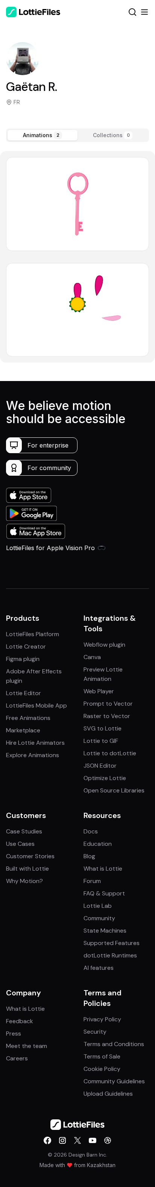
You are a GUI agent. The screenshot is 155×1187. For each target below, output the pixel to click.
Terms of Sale (102, 1056)
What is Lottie (103, 868)
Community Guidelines (114, 1081)
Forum (92, 881)
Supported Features (112, 943)
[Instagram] (62, 1140)
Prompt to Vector (108, 704)
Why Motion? (24, 881)
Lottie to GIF (101, 741)
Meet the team (26, 1046)
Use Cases (20, 844)
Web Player (99, 691)
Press (13, 1033)
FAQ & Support (104, 893)
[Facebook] (47, 1140)
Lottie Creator (26, 646)
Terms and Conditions (114, 1044)
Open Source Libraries (114, 790)
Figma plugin (23, 659)
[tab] (43, 135)
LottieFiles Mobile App (36, 705)
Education (98, 844)
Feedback (19, 1021)
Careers (17, 1058)
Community (99, 918)
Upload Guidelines (108, 1094)
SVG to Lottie (103, 728)
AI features (99, 968)
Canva (92, 657)
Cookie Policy (102, 1069)
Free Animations (28, 718)
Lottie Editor (23, 693)
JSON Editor (100, 766)
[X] (77, 1140)
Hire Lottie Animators (35, 743)
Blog (89, 856)
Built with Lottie (27, 868)
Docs (91, 831)
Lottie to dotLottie (110, 753)
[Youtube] (92, 1140)
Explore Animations (32, 755)
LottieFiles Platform (32, 634)
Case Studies (24, 831)
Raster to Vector (107, 716)
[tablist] (77, 135)
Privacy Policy (102, 1019)
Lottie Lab (98, 906)
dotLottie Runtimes (110, 955)
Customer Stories (30, 856)
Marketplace (23, 730)
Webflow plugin (104, 645)
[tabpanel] (77, 257)
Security (95, 1032)
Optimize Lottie (105, 778)
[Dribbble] (107, 1140)
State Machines (105, 930)
